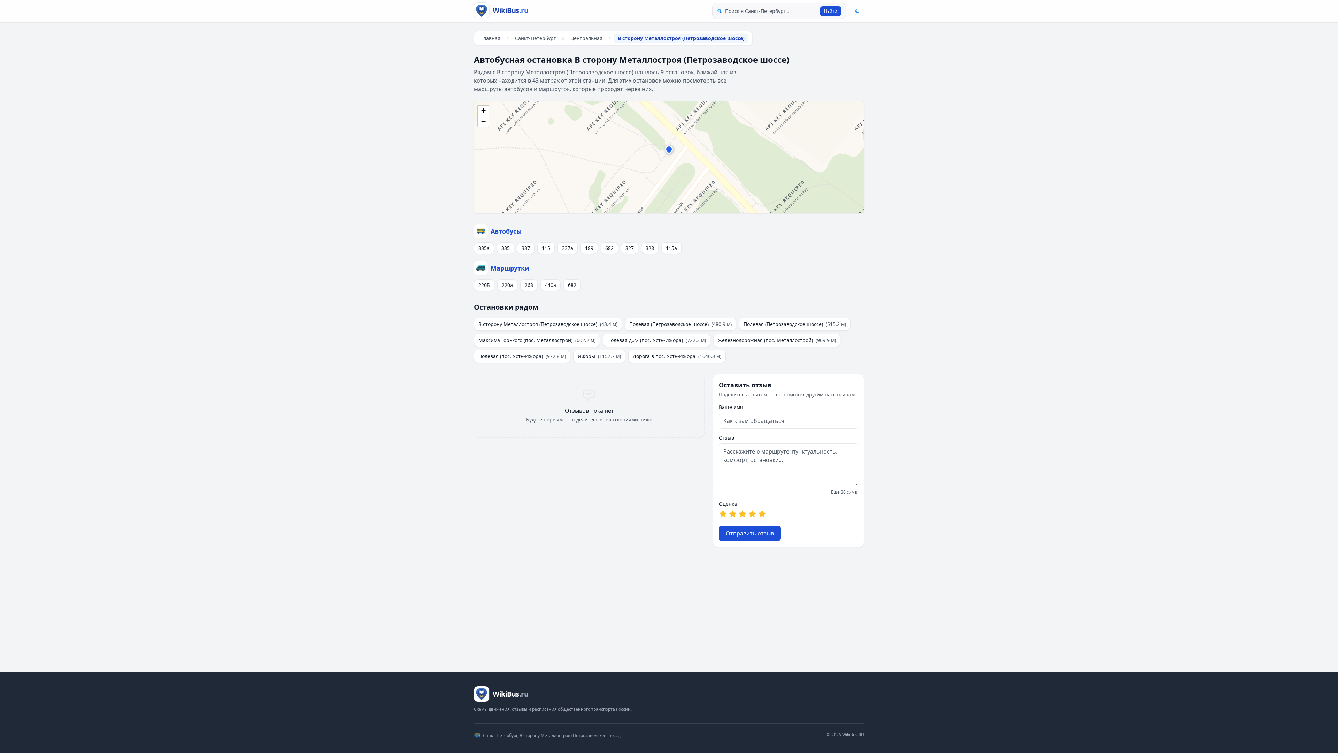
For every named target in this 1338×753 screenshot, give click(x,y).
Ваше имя (731, 407)
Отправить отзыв (750, 533)
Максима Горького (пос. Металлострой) (536, 340)
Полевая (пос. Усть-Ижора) (522, 356)
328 (650, 248)
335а (484, 248)
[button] (669, 151)
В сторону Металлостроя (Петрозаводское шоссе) (547, 324)
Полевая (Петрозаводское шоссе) (680, 324)
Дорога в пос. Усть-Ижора (677, 356)
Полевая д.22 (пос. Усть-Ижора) (656, 340)
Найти (830, 11)
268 (529, 285)
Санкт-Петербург (535, 38)
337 (526, 248)
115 (546, 248)
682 (609, 248)
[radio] (723, 514)
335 (505, 248)
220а (507, 285)
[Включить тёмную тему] (857, 11)
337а (567, 248)
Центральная (586, 38)
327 (629, 248)
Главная (490, 38)
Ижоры (599, 356)
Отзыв (726, 437)
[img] (669, 157)
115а (671, 248)
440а (550, 285)
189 (589, 248)
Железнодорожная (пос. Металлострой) (777, 340)
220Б (484, 285)
